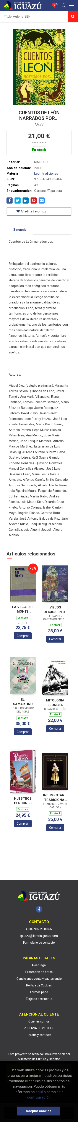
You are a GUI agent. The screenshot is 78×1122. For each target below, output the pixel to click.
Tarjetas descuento (39, 999)
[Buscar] (73, 16)
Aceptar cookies (38, 1111)
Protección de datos (39, 972)
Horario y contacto (39, 1035)
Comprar (23, 636)
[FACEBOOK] (39, 909)
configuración (38, 1097)
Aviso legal (39, 965)
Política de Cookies (39, 985)
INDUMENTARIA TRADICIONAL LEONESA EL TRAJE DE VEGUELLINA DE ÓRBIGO (55, 797)
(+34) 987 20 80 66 (39, 929)
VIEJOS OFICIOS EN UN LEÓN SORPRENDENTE (55, 609)
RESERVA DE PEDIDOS (39, 1028)
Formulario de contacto (39, 942)
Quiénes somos (39, 1021)
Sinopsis (19, 230)
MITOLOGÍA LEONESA (55, 702)
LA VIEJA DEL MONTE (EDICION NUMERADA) (23, 609)
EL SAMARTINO (23, 702)
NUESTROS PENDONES (23, 801)
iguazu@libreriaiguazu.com (39, 936)
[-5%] (23, 583)
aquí (39, 1092)
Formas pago (39, 992)
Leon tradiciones (46, 174)
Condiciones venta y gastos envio (39, 978)
